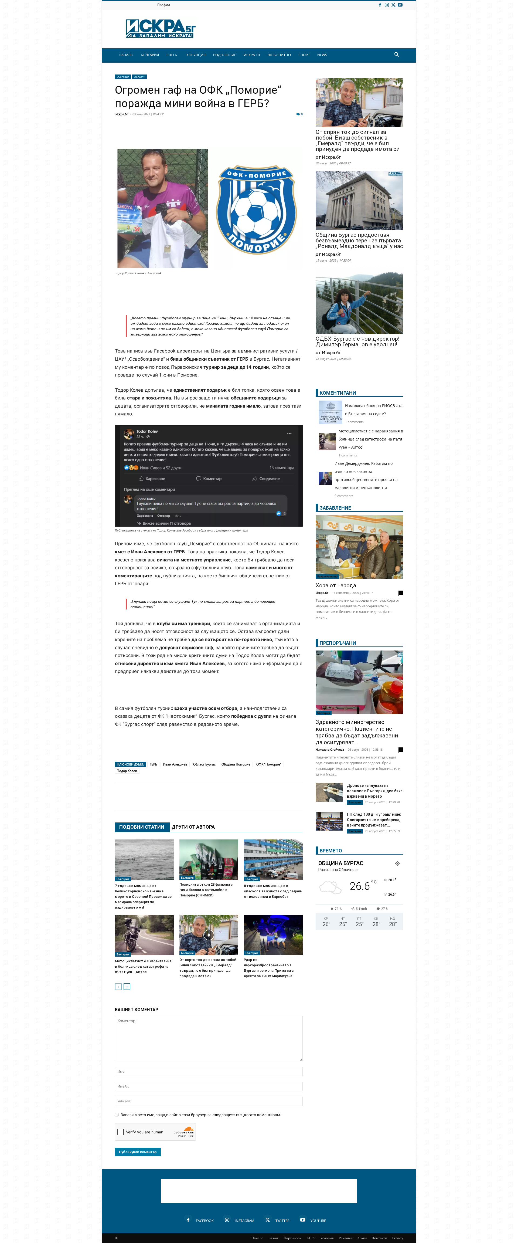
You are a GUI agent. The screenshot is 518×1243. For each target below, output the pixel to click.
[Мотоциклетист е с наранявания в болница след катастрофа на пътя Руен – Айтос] (144, 936)
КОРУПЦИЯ (196, 54)
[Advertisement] (209, 291)
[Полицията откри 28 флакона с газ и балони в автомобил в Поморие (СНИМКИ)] (208, 859)
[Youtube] (400, 4)
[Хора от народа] (359, 547)
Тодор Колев (127, 770)
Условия (327, 1238)
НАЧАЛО (126, 54)
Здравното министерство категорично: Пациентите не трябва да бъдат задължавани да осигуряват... (357, 732)
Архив (362, 1238)
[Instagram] (387, 4)
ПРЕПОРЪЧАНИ (338, 643)
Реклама (345, 1238)
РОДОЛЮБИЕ (224, 54)
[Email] (200, 134)
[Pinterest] (254, 134)
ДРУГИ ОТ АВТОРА (193, 827)
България (123, 77)
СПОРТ (304, 54)
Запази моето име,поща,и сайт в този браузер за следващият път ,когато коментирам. (201, 1114)
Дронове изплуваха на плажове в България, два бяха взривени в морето (375, 790)
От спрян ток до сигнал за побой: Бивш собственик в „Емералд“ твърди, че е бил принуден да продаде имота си (358, 140)
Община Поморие (235, 764)
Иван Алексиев (175, 764)
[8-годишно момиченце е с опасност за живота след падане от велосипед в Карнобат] (273, 860)
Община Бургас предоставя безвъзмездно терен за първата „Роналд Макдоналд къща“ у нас (359, 240)
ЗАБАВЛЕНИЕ (335, 508)
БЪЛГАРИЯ (150, 54)
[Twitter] (393, 4)
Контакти (379, 1238)
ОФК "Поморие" (268, 764)
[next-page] (127, 986)
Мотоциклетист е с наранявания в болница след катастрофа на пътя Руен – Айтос (143, 966)
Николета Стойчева (330, 749)
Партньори (293, 1238)
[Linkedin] (173, 134)
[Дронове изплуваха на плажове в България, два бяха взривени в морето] (329, 792)
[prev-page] (118, 986)
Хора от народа (336, 585)
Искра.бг (121, 114)
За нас (273, 1238)
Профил (163, 4)
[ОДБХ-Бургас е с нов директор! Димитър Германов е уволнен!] (359, 301)
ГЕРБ (153, 764)
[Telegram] (240, 134)
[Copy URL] (267, 134)
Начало (257, 1238)
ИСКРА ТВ (252, 54)
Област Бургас (204, 764)
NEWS (322, 54)
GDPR (311, 1238)
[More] (281, 134)
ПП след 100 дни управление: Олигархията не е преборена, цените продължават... (374, 819)
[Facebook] (380, 4)
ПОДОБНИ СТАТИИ (141, 827)
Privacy (397, 1238)
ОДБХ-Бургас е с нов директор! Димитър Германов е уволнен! (357, 341)
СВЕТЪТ (172, 54)
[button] (396, 55)
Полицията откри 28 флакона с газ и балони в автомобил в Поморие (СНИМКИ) (206, 889)
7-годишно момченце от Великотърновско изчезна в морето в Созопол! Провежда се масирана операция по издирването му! (143, 896)
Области (139, 77)
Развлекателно (327, 576)
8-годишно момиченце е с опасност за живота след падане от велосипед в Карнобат (273, 891)
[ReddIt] (186, 134)
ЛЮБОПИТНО (279, 54)
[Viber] (227, 134)
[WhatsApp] (213, 134)
